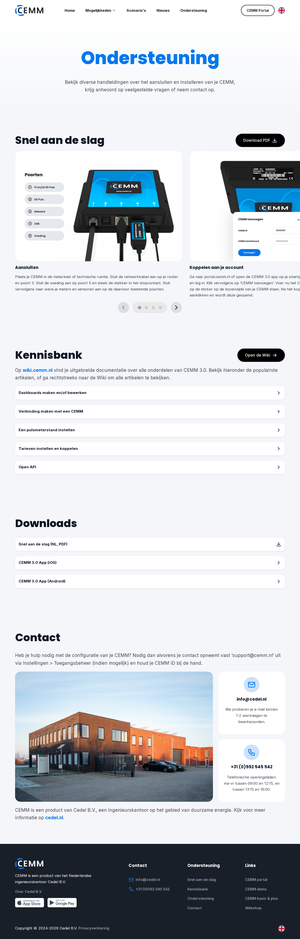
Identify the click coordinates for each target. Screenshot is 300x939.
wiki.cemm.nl (37, 370)
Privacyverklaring (93, 928)
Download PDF (256, 140)
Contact (194, 908)
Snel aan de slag (201, 879)
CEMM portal (256, 879)
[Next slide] (176, 307)
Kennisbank (197, 889)
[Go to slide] (139, 307)
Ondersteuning (200, 898)
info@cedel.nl (251, 699)
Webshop (253, 908)
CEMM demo (256, 889)
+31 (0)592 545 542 (251, 767)
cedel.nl (54, 817)
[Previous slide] (123, 307)
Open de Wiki (257, 355)
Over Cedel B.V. (28, 891)
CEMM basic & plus (261, 898)
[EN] (281, 10)
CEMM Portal (258, 10)
